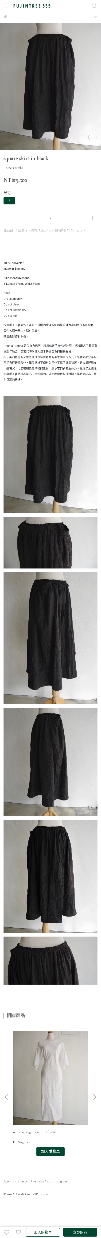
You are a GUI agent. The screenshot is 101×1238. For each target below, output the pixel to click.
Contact (23, 1181)
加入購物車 (43, 1232)
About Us (10, 1181)
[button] (94, 1097)
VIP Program (41, 1194)
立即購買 (80, 1232)
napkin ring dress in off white (35, 1132)
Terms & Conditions (17, 1194)
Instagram (60, 1181)
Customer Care (41, 1181)
